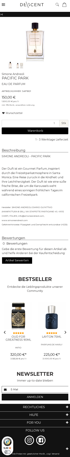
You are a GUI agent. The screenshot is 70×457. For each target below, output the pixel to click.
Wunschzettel (13, 113)
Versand (55, 453)
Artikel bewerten (17, 260)
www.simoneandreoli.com (15, 220)
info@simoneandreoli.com (31, 216)
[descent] (35, 5)
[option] (10, 65)
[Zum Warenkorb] (64, 4)
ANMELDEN (35, 397)
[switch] (7, 452)
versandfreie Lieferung (24, 105)
